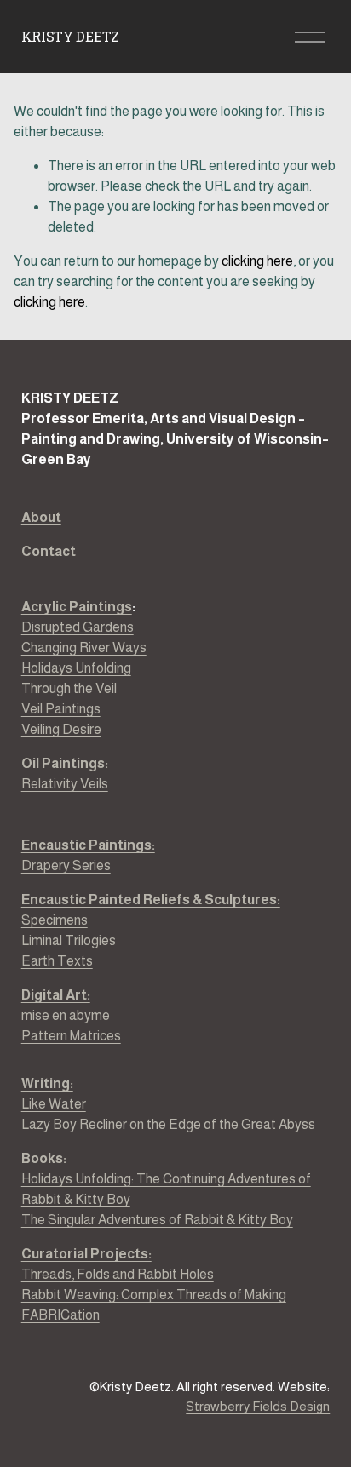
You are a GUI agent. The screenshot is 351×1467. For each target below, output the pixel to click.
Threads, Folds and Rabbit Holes (117, 1274)
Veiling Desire (61, 729)
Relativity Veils (64, 773)
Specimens (54, 920)
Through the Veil (69, 688)
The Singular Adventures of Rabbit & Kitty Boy (157, 1219)
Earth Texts (57, 961)
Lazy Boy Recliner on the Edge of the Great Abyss (168, 1124)
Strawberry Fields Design (258, 1406)
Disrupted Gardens (77, 627)
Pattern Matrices (71, 1036)
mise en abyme (65, 1015)
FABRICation (60, 1315)
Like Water (53, 1104)
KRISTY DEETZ (70, 36)
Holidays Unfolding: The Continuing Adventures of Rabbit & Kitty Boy (166, 1189)
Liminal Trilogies (68, 940)
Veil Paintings (61, 709)
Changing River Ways (84, 647)
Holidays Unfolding (76, 668)
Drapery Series (88, 855)
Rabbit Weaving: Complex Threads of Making (153, 1294)
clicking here (257, 261)
